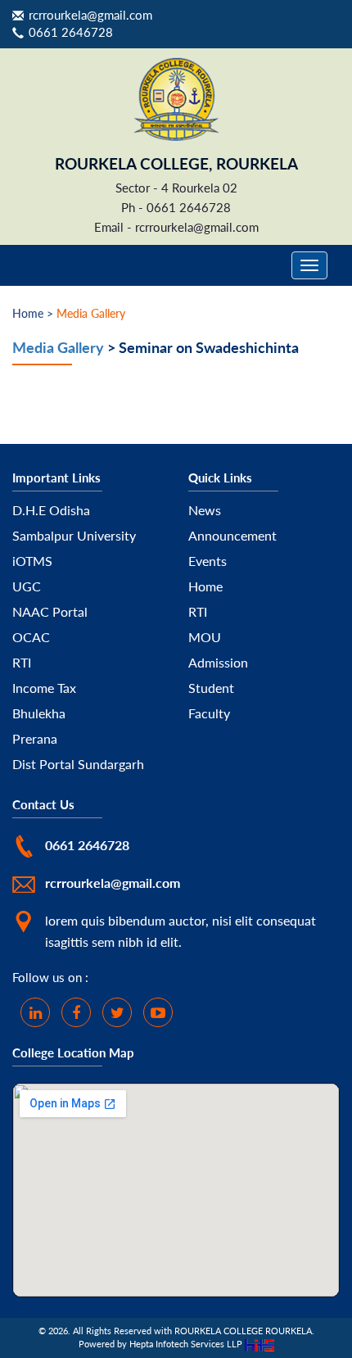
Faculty (209, 713)
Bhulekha (38, 713)
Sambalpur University (74, 535)
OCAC (31, 636)
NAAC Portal (50, 611)
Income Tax (44, 687)
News (204, 509)
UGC (26, 586)
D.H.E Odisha (51, 509)
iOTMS (32, 560)
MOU (204, 636)
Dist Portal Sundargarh (78, 763)
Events (207, 560)
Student (211, 687)
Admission (218, 662)
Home (205, 586)
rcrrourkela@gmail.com (90, 15)
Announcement (232, 535)
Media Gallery (58, 347)
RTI (21, 662)
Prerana (34, 738)
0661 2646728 (71, 32)
